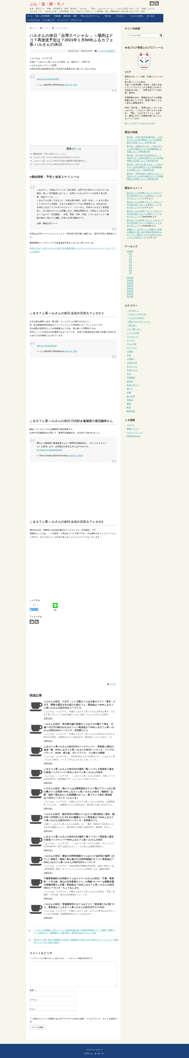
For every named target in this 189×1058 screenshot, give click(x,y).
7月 (130, 257)
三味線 (130, 351)
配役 (129, 407)
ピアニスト (132, 348)
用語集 (130, 400)
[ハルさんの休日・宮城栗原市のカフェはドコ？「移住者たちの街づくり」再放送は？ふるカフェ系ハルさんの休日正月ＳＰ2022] (36, 909)
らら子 (112, 684)
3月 (130, 267)
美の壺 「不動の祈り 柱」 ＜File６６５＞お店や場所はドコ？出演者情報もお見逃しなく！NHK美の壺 (145, 149)
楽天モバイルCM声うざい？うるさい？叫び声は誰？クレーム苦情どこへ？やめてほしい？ (145, 195)
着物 (75, 16)
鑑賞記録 (67, 16)
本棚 (129, 392)
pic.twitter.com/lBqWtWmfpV (49, 450)
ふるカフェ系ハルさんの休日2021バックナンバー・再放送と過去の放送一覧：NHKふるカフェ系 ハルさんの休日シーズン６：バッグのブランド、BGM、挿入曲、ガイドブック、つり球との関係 (79, 749)
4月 (130, 265)
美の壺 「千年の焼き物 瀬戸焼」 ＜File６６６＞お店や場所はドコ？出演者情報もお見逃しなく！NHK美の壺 (145, 140)
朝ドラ (130, 389)
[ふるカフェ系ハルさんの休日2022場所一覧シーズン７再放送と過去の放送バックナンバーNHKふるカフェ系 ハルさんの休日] (36, 841)
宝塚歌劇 (57, 16)
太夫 (129, 374)
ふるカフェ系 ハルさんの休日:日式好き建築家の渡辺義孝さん (59, 161)
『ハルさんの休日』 (136, 16)
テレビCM (131, 344)
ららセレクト (133, 337)
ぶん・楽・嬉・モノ (47, 4)
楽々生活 (150, 16)
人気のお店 (132, 363)
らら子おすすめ (33, 20)
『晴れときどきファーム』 (90, 16)
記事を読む (48, 718)
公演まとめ (132, 370)
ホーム (30, 16)
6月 (130, 259)
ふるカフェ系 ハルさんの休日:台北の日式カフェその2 (56, 164)
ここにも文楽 (133, 333)
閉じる (76, 148)
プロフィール (76, 20)
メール (34, 1000)
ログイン (131, 425)
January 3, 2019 (75, 455)
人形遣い (131, 359)
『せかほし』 (120, 16)
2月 (130, 270)
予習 (129, 355)
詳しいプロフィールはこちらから (140, 123)
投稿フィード (133, 429)
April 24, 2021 (71, 85)
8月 (130, 254)
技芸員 (130, 381)
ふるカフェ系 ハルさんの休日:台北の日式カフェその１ (56, 157)
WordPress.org (133, 436)
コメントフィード (135, 432)
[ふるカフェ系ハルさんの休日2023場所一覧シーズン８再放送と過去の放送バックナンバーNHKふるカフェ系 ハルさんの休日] (36, 774)
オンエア (131, 340)
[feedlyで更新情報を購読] (152, 3)
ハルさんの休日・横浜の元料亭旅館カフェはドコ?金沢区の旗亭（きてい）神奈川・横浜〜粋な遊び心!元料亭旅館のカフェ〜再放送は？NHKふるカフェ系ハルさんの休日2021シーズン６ (79, 859)
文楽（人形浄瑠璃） (43, 16)
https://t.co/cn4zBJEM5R (48, 79)
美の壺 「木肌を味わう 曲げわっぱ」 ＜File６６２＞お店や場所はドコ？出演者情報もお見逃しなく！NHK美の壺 (145, 176)
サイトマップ (62, 20)
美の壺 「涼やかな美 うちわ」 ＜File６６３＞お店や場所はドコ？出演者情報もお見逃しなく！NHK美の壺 (145, 167)
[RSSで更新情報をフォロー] (157, 3)
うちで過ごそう (48, 20)
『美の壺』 (107, 16)
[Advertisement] (73, 118)
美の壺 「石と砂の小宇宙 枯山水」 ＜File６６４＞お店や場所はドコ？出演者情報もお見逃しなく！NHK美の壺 (145, 158)
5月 (130, 262)
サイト (33, 1009)
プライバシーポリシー (94, 1050)
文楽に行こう (133, 385)
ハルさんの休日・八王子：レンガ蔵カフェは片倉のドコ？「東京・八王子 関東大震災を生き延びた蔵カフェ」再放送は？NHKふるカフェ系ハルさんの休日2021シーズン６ (79, 704)
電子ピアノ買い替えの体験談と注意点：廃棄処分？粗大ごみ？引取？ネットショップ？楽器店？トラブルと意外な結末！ (76, 941)
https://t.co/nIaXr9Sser (47, 346)
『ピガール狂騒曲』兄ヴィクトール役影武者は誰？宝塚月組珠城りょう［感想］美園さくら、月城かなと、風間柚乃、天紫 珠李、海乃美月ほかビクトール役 (75, 931)
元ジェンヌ (132, 366)
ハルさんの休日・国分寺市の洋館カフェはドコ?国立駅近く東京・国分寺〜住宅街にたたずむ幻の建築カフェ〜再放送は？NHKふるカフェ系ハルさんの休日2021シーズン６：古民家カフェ (79, 817)
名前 (33, 990)
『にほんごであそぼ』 (137, 314)
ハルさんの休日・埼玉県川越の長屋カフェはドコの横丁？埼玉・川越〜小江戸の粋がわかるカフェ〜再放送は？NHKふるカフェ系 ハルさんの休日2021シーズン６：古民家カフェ (79, 727)
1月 (130, 273)
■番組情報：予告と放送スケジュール (49, 154)
